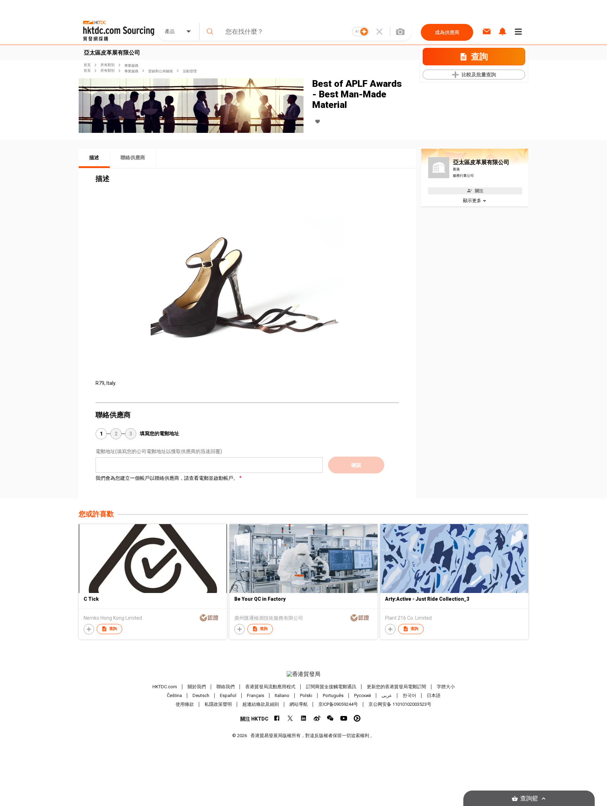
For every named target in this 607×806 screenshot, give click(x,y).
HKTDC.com (164, 686)
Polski (306, 695)
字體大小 (446, 686)
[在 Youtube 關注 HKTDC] (343, 718)
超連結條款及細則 (260, 704)
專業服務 (131, 65)
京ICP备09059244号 (338, 704)
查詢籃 (529, 798)
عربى (386, 695)
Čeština (174, 695)
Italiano (282, 695)
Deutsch (200, 695)
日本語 (433, 695)
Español (228, 695)
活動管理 (190, 71)
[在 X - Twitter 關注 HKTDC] (290, 718)
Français (255, 695)
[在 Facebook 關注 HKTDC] (277, 718)
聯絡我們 (225, 686)
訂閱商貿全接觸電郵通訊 (331, 686)
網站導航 (298, 704)
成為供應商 (447, 32)
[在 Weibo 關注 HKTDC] (317, 718)
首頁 (87, 65)
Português (333, 695)
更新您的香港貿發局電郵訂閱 (396, 686)
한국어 (409, 695)
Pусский (362, 695)
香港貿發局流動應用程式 (270, 686)
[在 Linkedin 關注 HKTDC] (303, 718)
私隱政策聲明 (218, 704)
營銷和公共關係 (160, 71)
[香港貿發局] (303, 674)
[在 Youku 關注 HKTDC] (357, 718)
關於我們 (197, 686)
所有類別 (107, 65)
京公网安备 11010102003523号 (399, 704)
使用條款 (185, 704)
